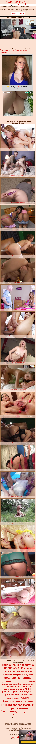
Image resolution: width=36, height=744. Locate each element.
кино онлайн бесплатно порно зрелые (18, 666)
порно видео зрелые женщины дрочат (17, 677)
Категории (14, 13)
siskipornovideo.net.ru (24, 5)
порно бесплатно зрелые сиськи (17, 701)
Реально (4, 52)
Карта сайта (15, 737)
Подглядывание (21, 50)
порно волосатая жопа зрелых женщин (17, 671)
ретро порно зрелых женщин (20, 681)
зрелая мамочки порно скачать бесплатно (18, 708)
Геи (13, 50)
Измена (7, 50)
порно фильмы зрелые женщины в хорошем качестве (18, 692)
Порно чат (21, 13)
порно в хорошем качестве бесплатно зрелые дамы (18, 684)
